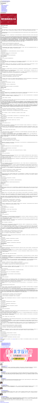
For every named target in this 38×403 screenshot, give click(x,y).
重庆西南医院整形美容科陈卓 (4, 396)
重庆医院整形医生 (2, 340)
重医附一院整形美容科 (3, 371)
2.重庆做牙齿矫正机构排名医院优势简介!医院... (6, 343)
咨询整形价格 (4, 402)
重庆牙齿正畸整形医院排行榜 (4, 11)
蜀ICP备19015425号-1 (2, 401)
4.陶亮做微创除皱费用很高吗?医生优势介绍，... (6, 344)
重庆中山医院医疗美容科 (3, 378)
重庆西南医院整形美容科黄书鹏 (4, 390)
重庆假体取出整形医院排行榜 (4, 9)
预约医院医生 (1, 402)
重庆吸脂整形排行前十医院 (4, 7)
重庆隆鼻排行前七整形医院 (4, 6)
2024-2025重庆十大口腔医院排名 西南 (5, 347)
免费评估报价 (7, 402)
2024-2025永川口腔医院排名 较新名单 (5, 346)
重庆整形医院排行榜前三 (3, 8)
